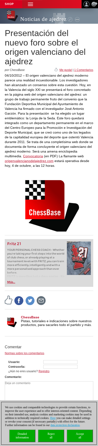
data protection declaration (65, 425)
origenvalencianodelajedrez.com (29, 161)
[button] (30, 4)
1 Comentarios (83, 70)
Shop (9, 4)
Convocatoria (33, 156)
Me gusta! (65, 70)
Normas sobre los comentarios (24, 353)
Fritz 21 (14, 244)
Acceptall (80, 435)
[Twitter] (30, 300)
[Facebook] (19, 300)
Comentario (13, 377)
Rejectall (51, 435)
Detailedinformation (22, 435)
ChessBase (30, 317)
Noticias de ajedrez (43, 19)
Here (53, 418)
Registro (44, 371)
